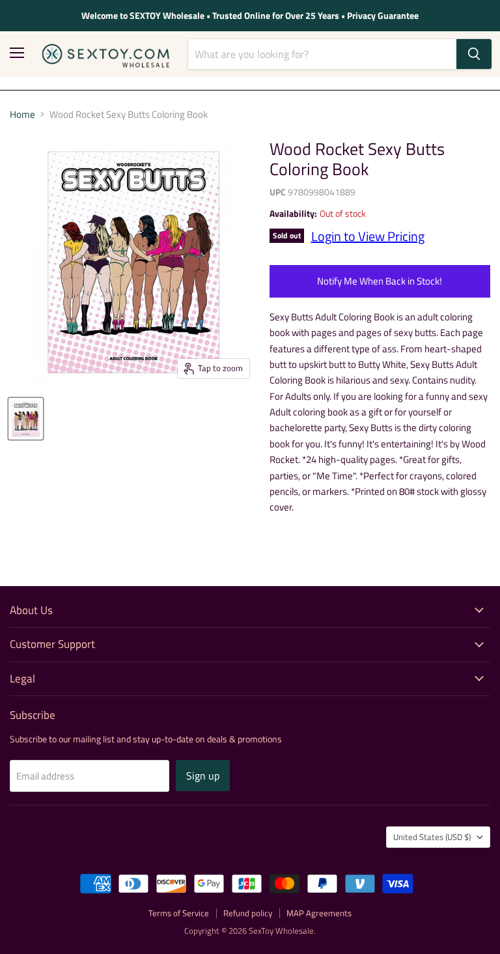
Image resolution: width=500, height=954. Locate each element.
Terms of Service (178, 912)
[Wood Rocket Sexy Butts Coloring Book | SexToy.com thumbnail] (25, 419)
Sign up (202, 775)
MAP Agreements (319, 912)
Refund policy (247, 912)
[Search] (474, 54)
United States (432, 836)
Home (22, 114)
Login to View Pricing (367, 236)
